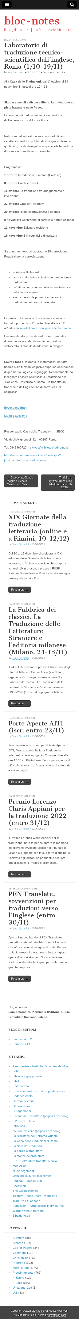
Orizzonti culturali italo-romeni (32, 1175)
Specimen (19, 1186)
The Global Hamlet (25, 1190)
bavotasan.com (57, 1315)
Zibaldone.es (21, 1215)
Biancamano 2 (22, 1039)
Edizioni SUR (21, 1044)
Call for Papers (22, 1247)
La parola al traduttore (27, 1150)
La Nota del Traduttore (28, 1146)
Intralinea (19, 1126)
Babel (16, 1071)
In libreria (19, 1262)
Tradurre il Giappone (26, 1200)
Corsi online (20, 1257)
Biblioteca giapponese (27, 1076)
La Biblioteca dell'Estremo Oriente (35, 1135)
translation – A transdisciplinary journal (38, 1205)
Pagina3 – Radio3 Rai (27, 1180)
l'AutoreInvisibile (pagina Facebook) (36, 1131)
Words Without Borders (28, 1210)
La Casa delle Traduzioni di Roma (35, 1141)
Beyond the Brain (15, 407)
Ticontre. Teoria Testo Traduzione (35, 1195)
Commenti (19, 1252)
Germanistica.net (24, 1101)
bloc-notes (31, 20)
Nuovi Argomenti (24, 1171)
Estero (12, 888)
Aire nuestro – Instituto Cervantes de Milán (41, 1066)
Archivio (18, 1242)
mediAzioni (20, 1165)
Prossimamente (21, 39)
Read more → (19, 589)
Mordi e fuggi (21, 1267)
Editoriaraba (21, 1086)
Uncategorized (22, 1287)
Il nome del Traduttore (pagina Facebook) (40, 1116)
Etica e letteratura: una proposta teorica (39, 1091)
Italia (7, 39)
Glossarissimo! (22, 1106)
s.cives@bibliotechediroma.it (49, 447)
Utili (15, 1292)
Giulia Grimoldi (20, 544)
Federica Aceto (23, 1096)
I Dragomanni (22, 1111)
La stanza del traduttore (28, 1156)
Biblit (16, 1081)
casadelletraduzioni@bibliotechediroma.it (46, 328)
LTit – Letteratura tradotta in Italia (35, 1161)
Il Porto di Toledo (24, 1121)
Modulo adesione (15, 415)
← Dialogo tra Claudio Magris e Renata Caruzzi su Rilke (20, 481)
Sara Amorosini (15, 72)
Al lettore (18, 1237)
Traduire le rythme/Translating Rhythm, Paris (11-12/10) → (60, 482)
